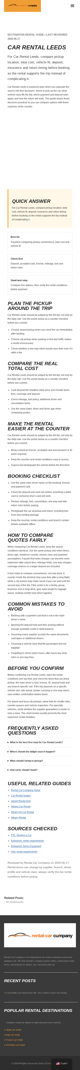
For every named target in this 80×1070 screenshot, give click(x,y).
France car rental (14, 1040)
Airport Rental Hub (21, 801)
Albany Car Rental (20, 806)
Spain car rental (13, 1030)
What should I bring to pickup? (26, 760)
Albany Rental (18, 817)
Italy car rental (13, 1035)
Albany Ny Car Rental (22, 812)
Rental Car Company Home (25, 790)
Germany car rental (15, 1045)
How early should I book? (23, 770)
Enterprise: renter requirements (27, 840)
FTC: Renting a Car (21, 835)
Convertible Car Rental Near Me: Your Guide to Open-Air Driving (36, 993)
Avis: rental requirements (24, 851)
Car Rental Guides (21, 795)
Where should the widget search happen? (32, 751)
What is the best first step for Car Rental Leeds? (36, 742)
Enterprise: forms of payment (26, 846)
